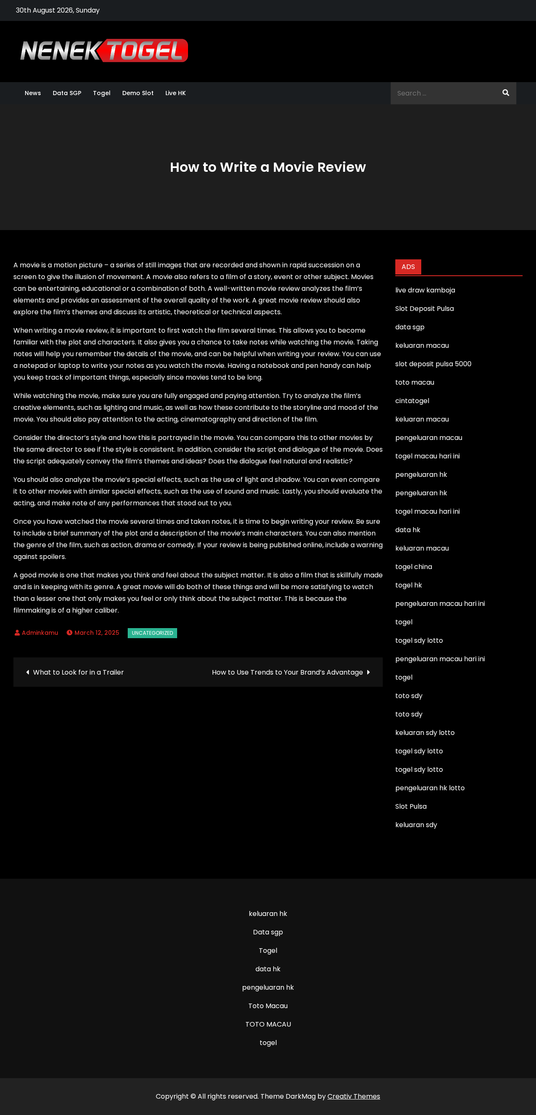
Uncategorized (152, 632)
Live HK (175, 93)
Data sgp (268, 932)
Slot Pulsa (411, 806)
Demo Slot (138, 93)
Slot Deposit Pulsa (424, 308)
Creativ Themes (353, 1096)
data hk (268, 969)
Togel (102, 93)
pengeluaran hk (268, 987)
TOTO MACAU (268, 1024)
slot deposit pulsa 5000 (433, 364)
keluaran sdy (416, 825)
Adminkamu (40, 633)
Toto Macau (268, 1006)
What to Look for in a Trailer (78, 672)
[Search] (505, 93)
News (33, 93)
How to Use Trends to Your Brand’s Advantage (287, 672)
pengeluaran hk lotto (430, 788)
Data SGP (67, 93)
